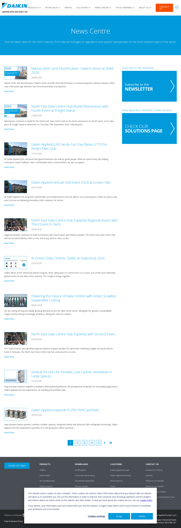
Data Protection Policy (13, 521)
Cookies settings (96, 516)
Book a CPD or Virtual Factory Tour (160, 497)
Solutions (82, 7)
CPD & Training (124, 7)
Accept (119, 516)
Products (33, 7)
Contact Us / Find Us (154, 470)
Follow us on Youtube (155, 486)
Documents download (84, 481)
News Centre (102, 7)
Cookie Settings (17, 465)
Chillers (43, 470)
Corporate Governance (85, 475)
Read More (9, 91)
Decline (142, 516)
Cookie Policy (146, 500)
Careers (149, 475)
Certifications (80, 470)
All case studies (81, 486)
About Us (144, 7)
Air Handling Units (47, 481)
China (112, 486)
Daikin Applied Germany (120, 475)
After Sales (51, 7)
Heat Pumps (45, 475)
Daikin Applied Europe (119, 470)
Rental (68, 7)
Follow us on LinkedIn (155, 481)
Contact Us (164, 7)
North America (116, 481)
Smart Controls (46, 486)
